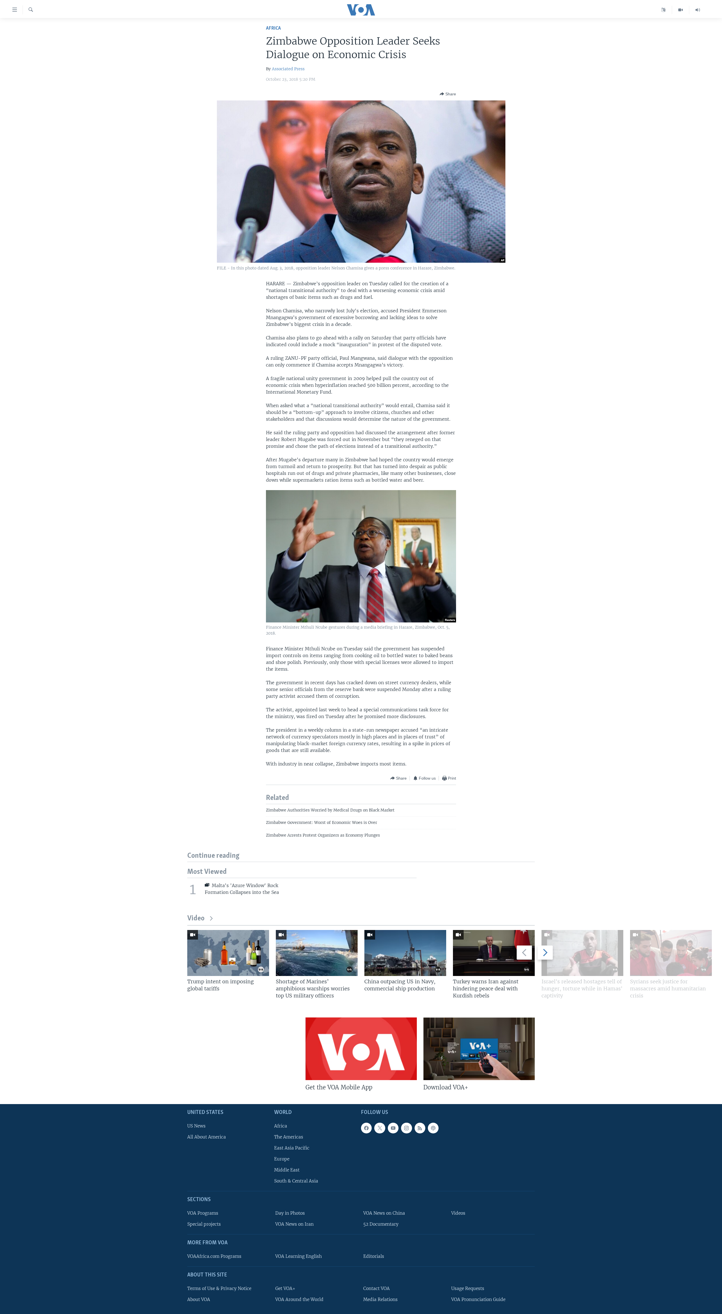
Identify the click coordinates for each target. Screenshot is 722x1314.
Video (195, 918)
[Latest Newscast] (697, 10)
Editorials (373, 1256)
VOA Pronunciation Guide (478, 1299)
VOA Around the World (299, 1299)
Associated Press (288, 68)
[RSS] (420, 1128)
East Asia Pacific (291, 1148)
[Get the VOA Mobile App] (361, 1048)
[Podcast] (433, 1128)
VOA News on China (384, 1213)
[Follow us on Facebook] (366, 1128)
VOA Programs (202, 1213)
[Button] (448, 94)
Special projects (204, 1224)
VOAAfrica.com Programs (214, 1256)
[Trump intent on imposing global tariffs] (228, 953)
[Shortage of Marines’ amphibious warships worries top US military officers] (317, 953)
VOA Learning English (298, 1256)
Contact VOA (376, 1288)
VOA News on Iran (294, 1224)
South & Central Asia (296, 1181)
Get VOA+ (285, 1288)
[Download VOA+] (479, 1048)
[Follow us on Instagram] (406, 1128)
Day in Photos (290, 1213)
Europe (281, 1159)
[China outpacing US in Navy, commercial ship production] (405, 953)
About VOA (198, 1299)
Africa (273, 28)
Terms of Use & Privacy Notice (219, 1288)
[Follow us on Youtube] (393, 1128)
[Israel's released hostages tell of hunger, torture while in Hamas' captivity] (582, 953)
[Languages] (663, 10)
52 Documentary (381, 1224)
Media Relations (380, 1299)
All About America (206, 1137)
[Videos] (680, 10)
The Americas (288, 1137)
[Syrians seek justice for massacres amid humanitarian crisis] (671, 953)
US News (196, 1126)
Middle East (287, 1170)
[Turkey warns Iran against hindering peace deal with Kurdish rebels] (494, 953)
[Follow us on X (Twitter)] (379, 1128)
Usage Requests (467, 1288)
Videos (458, 1213)
